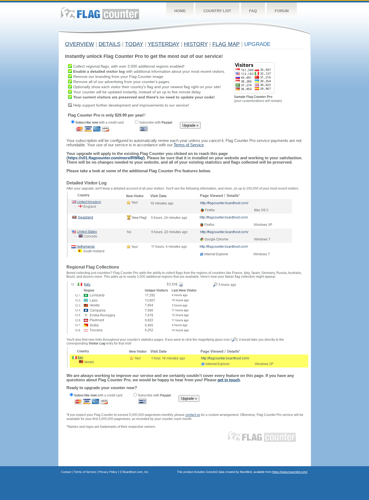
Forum (282, 11)
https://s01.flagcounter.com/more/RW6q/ (105, 157)
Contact (66, 471)
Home (180, 11)
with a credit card (99, 122)
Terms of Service (85, 471)
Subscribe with (155, 122)
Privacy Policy (108, 471)
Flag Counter (100, 13)
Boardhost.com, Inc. (136, 471)
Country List (217, 11)
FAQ (253, 11)
